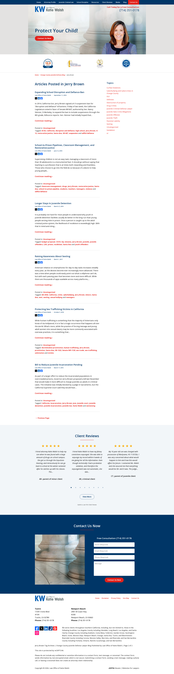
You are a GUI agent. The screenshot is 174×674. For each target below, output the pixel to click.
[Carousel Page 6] (94, 487)
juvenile (86, 242)
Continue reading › (44, 121)
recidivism (58, 244)
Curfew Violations (113, 88)
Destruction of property (116, 103)
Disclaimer (105, 598)
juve (74, 403)
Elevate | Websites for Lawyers (124, 668)
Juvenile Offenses (113, 115)
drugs (64, 186)
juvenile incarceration (53, 406)
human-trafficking (71, 348)
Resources (95, 2)
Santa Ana (58, 133)
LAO (45, 244)
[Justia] (50, 628)
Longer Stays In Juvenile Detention (53, 203)
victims (51, 353)
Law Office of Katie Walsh (59, 668)
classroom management (51, 186)
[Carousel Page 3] (80, 487)
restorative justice (45, 133)
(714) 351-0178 (129, 10)
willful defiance (88, 133)
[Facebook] (37, 628)
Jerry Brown (90, 131)
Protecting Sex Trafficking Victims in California (59, 309)
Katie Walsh (77, 406)
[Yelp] (55, 628)
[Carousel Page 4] (84, 487)
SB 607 (65, 133)
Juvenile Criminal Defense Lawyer (119, 109)
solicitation (39, 353)
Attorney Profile (50, 2)
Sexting (109, 124)
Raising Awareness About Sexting (52, 256)
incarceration (55, 403)
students (63, 189)
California (51, 131)
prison (50, 244)
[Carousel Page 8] (103, 487)
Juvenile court (82, 403)
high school (80, 131)
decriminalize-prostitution (52, 348)
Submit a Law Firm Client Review (87, 505)
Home (39, 2)
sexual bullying (56, 297)
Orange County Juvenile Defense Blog (53, 75)
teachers (71, 189)
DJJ (62, 242)
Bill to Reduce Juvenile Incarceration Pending (58, 364)
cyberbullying (68, 295)
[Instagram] (37, 633)
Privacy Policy (116, 598)
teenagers (80, 189)
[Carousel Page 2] (75, 487)
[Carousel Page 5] (89, 487)
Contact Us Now (44, 38)
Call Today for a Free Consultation (123, 7)
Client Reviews (107, 2)
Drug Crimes (111, 106)
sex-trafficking (91, 350)
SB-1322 (58, 350)
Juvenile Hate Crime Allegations (119, 112)
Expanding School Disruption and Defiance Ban (59, 92)
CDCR (58, 242)
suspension (73, 133)
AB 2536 (45, 295)
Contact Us (133, 2)
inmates (68, 242)
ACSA (44, 131)
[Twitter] (41, 628)
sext (40, 297)
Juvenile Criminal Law (66, 2)
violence (89, 189)
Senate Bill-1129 (68, 350)
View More (87, 497)
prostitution (40, 350)
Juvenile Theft (112, 118)
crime (60, 295)
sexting (46, 297)
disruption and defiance (65, 131)
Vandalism (111, 130)
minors (88, 295)
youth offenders (81, 244)
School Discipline (82, 2)
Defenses (110, 99)
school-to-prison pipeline (49, 189)
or (107, 133)
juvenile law (67, 406)
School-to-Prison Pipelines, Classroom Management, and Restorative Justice (64, 146)
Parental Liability (113, 121)
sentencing (90, 406)
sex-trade (80, 350)
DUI (108, 96)
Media (118, 2)
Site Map (126, 598)
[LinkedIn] (46, 628)
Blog (124, 2)
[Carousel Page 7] (98, 487)
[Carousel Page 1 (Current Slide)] (71, 487)
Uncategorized (49, 128)
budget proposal (48, 242)
